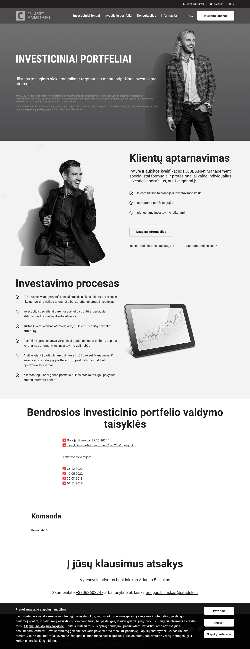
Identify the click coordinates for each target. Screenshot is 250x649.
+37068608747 (90, 592)
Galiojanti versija (78, 440)
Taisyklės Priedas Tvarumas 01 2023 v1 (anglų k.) (101, 445)
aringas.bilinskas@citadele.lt (172, 592)
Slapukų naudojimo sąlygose (44, 626)
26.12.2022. (75, 469)
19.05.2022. (75, 473)
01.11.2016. (75, 483)
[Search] (191, 15)
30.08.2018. (75, 478)
